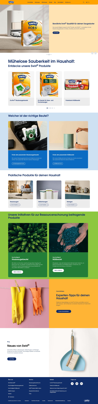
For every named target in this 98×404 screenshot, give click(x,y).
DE (86, 2)
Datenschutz (50, 400)
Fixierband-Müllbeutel (54, 385)
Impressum (27, 400)
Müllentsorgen (43, 202)
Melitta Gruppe (11, 391)
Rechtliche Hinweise (35, 400)
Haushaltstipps (30, 2)
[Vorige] (92, 53)
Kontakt (69, 400)
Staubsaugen (14, 202)
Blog (55, 2)
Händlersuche (68, 2)
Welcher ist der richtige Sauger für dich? (58, 388)
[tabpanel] (49, 28)
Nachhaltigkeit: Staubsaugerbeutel (15, 385)
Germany (12, 396)
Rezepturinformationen (34, 391)
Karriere (9, 393)
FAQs (30, 393)
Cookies (43, 400)
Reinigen (70, 202)
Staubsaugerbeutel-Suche (34, 382)
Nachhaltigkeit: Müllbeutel (14, 388)
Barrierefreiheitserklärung (60, 400)
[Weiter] (95, 53)
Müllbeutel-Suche (33, 385)
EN (88, 2)
